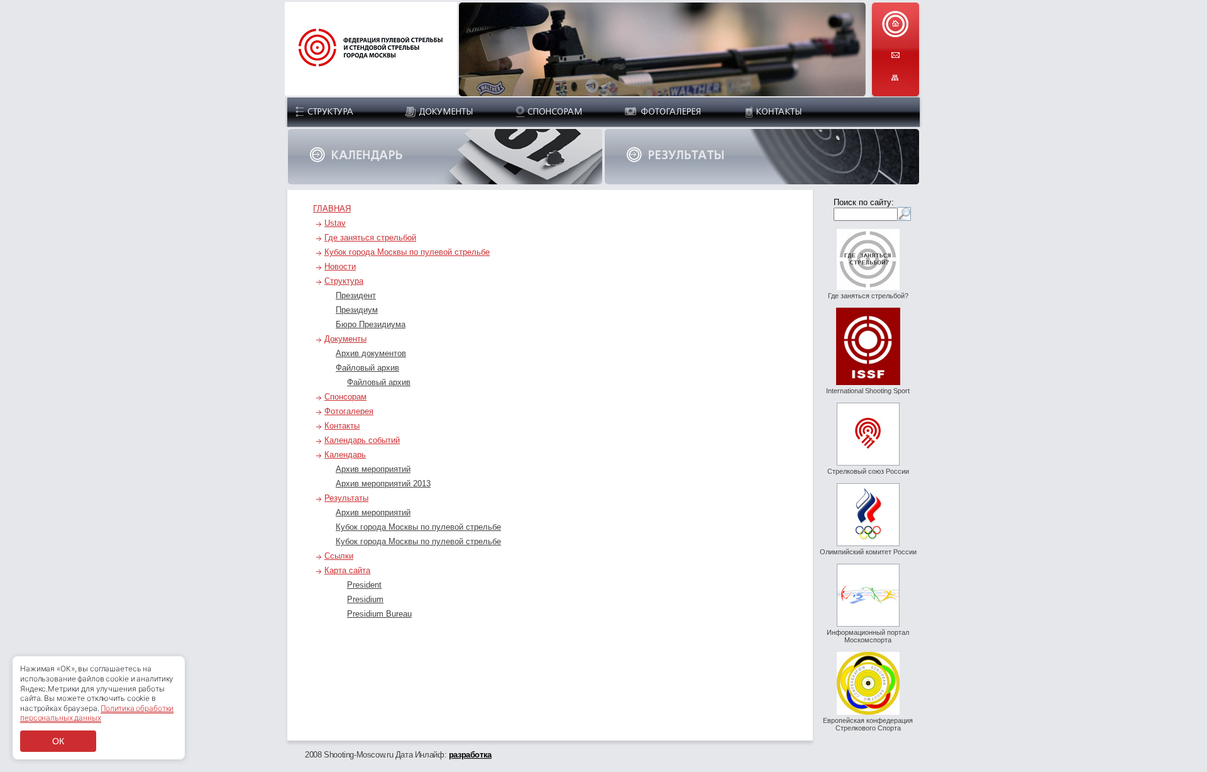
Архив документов (371, 353)
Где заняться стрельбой (370, 237)
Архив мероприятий (373, 469)
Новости (340, 266)
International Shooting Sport (868, 390)
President (364, 585)
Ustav (335, 223)
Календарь (345, 454)
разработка (470, 754)
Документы (345, 339)
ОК (58, 741)
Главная (332, 208)
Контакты (342, 425)
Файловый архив (367, 367)
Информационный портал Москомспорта (868, 636)
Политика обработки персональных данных (97, 713)
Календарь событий (362, 440)
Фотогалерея (348, 411)
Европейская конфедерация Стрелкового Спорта (868, 724)
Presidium (365, 599)
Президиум (357, 310)
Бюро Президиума (370, 324)
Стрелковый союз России (868, 471)
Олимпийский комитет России (868, 552)
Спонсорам (345, 396)
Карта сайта (347, 570)
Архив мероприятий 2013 (383, 483)
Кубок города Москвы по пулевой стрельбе (407, 252)
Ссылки (338, 556)
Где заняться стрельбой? (868, 295)
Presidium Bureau (379, 613)
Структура (343, 281)
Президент (356, 295)
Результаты (346, 498)
